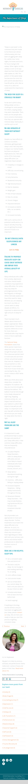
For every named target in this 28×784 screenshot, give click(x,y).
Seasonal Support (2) (10, 728)
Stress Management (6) (11, 740)
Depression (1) (8, 704)
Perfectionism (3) (8, 720)
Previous (7, 626)
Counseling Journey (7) (10, 700)
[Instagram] (7, 760)
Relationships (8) (8, 724)
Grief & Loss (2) (8, 708)
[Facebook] (3, 760)
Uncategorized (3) (9, 748)
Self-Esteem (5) (8, 736)
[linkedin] (10, 679)
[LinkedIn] (10, 760)
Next (22, 626)
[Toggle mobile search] (22, 12)
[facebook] (3, 679)
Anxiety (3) (6, 692)
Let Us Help (14, 249)
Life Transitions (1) (9, 716)
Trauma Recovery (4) (10, 744)
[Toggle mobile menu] (25, 12)
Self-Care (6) (7, 732)
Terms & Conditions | (10, 778)
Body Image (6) (8, 696)
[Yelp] (3, 763)
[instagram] (7, 679)
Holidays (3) (7, 712)
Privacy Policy (21, 778)
